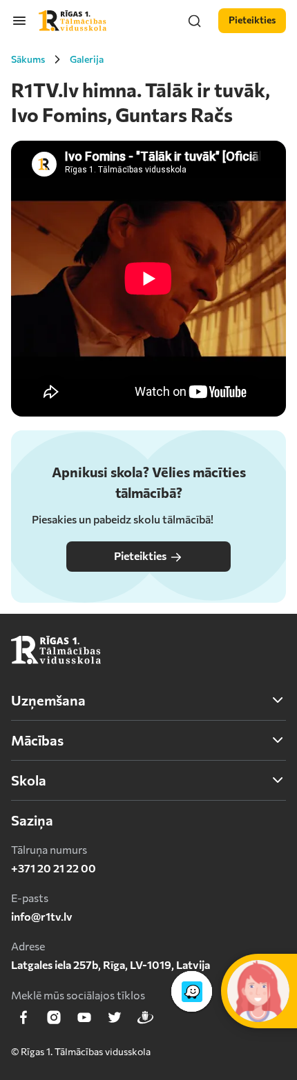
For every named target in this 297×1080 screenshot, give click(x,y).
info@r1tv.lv (42, 916)
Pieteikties (140, 555)
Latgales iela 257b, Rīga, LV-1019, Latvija (110, 964)
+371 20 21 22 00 (53, 867)
